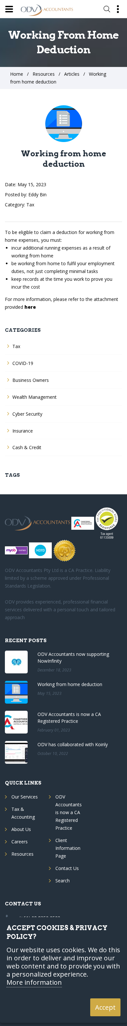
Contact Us (67, 868)
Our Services (24, 797)
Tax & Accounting (23, 813)
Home (16, 74)
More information (34, 982)
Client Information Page (67, 848)
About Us (21, 829)
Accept (105, 1007)
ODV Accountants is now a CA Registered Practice (68, 812)
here (30, 307)
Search (62, 880)
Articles (71, 74)
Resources (44, 74)
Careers (19, 841)
